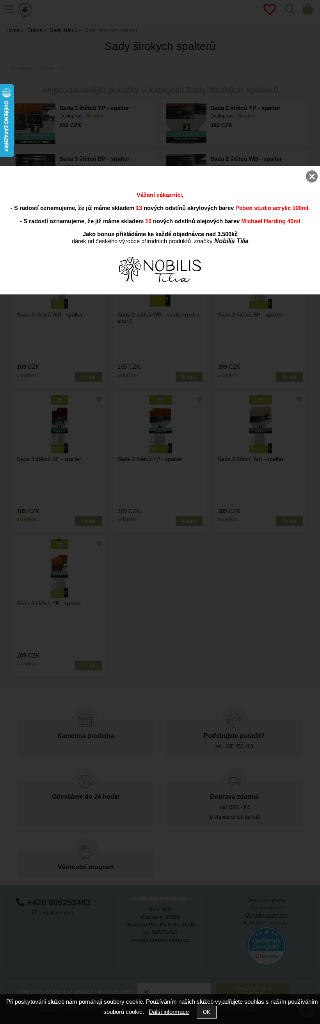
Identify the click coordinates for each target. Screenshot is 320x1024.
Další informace (169, 1011)
